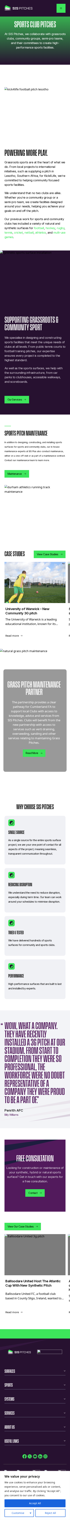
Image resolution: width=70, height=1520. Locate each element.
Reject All (50, 1513)
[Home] (18, 8)
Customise (18, 1513)
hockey (50, 228)
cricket (18, 232)
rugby (60, 228)
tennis (8, 232)
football (39, 228)
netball (28, 232)
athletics (40, 232)
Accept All (35, 1503)
